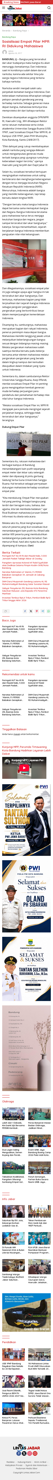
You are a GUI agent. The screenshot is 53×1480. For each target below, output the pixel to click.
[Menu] (4, 7)
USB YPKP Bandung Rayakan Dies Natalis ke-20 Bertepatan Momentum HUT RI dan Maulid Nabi (13, 1366)
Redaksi (10, 1462)
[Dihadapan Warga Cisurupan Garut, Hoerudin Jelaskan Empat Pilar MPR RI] (39, 1266)
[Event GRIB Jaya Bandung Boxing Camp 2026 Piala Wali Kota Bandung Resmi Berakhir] (39, 1141)
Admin (10, 51)
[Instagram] (29, 1453)
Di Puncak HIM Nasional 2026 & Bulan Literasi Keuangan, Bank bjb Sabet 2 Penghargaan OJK (13, 1250)
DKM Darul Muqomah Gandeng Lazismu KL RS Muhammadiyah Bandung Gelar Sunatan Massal (25, 582)
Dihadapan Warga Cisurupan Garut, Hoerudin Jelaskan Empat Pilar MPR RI (37, 1280)
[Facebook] (18, 1453)
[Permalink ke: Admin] (4, 51)
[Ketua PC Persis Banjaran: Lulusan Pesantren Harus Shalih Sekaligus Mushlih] (13, 1408)
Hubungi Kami (24, 1462)
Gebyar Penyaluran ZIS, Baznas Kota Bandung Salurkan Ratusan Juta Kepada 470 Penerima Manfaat (25, 591)
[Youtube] (35, 1453)
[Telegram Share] (42, 611)
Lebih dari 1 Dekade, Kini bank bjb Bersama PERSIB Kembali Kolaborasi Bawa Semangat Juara (13, 1126)
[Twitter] (24, 1453)
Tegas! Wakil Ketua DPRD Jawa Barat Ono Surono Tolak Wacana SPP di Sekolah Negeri (39, 1393)
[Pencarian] (49, 7)
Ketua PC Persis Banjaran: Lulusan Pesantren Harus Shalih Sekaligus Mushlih (13, 1420)
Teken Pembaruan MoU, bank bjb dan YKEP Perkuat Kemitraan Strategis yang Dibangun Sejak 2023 (38, 1223)
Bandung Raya (9, 37)
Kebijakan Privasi (13, 1465)
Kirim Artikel (40, 1462)
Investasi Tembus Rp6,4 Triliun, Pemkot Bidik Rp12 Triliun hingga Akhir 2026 (26, 599)
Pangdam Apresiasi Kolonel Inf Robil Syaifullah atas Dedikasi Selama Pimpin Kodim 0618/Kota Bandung (25, 565)
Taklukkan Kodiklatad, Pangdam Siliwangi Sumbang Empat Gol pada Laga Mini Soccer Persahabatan (13, 1180)
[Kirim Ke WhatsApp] (48, 611)
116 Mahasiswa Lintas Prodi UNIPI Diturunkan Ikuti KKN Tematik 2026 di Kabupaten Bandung (39, 1366)
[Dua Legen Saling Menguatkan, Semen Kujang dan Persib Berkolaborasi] (13, 1141)
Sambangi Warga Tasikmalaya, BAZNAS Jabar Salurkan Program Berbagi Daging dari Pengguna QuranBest (13, 1277)
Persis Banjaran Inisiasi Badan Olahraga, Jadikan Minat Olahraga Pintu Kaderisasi (39, 1126)
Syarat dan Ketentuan (36, 1465)
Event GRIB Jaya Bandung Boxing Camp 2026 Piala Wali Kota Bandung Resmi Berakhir (39, 1153)
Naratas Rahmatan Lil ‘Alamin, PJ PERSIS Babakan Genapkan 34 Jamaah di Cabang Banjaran (23, 575)
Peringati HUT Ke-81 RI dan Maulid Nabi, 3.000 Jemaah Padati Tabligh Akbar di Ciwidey (24, 557)
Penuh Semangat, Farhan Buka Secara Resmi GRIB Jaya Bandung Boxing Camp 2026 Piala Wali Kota (39, 1180)
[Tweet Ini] (31, 611)
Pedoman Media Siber (27, 1468)
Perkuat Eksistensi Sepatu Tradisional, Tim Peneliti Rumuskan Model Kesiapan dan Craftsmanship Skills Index (39, 1420)
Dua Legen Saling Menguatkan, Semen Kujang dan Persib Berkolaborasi (12, 1153)
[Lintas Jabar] (14, 7)
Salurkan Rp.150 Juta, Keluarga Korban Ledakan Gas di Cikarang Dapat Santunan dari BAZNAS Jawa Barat (13, 1223)
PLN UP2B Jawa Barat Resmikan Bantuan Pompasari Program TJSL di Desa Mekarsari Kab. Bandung (39, 1250)
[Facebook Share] (25, 611)
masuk (17, 734)
